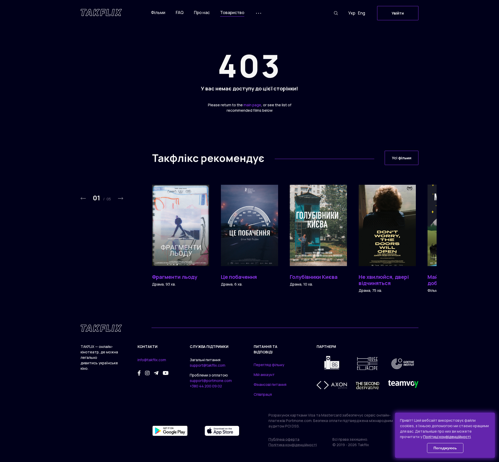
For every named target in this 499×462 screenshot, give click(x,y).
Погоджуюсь (445, 448)
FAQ (179, 12)
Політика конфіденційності (292, 444)
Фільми (158, 12)
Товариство (232, 12)
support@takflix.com (207, 365)
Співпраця (263, 394)
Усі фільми (401, 157)
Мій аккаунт (264, 374)
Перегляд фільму (269, 364)
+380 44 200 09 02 (206, 386)
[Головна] (101, 12)
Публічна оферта (283, 439)
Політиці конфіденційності (447, 436)
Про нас (202, 12)
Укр (351, 13)
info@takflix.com (151, 359)
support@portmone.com (211, 380)
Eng (361, 13)
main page (252, 104)
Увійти (398, 13)
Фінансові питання (270, 384)
